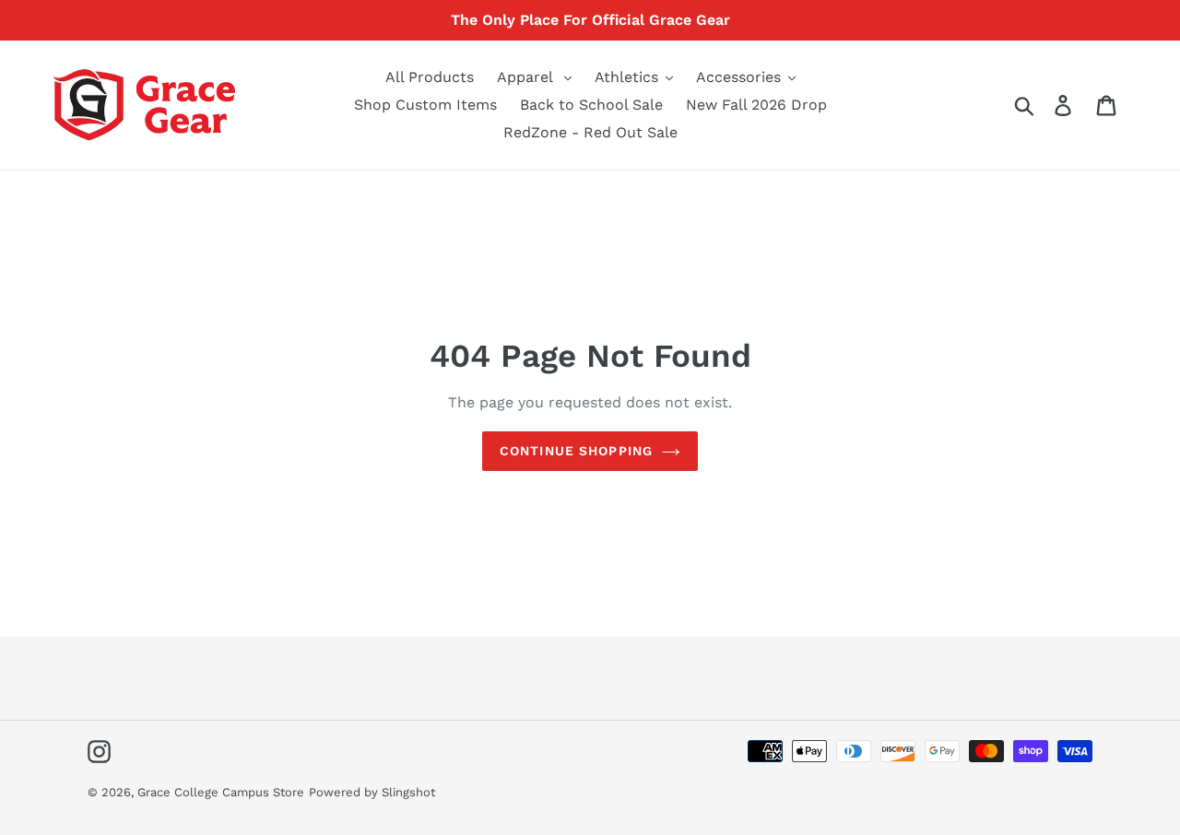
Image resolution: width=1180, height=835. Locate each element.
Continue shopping (576, 450)
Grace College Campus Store (220, 792)
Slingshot (408, 792)
